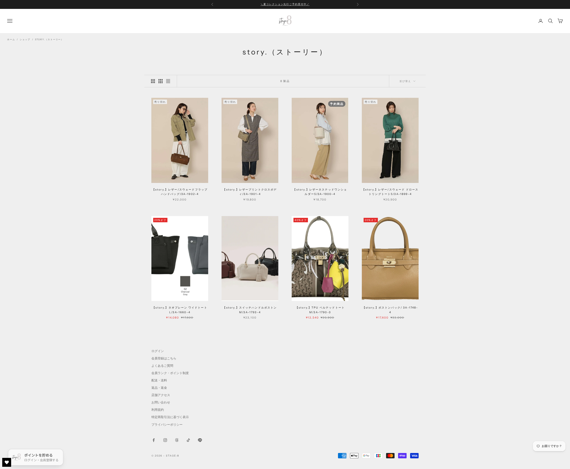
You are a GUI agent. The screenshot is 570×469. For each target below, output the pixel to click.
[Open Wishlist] (6, 462)
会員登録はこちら (163, 358)
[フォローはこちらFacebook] (153, 440)
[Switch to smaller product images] (161, 81)
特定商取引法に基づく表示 (170, 417)
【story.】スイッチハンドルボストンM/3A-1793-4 (250, 310)
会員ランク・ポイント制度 (170, 373)
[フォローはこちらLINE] (200, 440)
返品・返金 (159, 388)
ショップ (25, 39)
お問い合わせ (160, 402)
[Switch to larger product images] (153, 81)
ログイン (157, 351)
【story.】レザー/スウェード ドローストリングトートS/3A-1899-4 (390, 192)
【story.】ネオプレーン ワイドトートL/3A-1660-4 (179, 310)
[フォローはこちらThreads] (177, 440)
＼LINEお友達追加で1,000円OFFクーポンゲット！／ (285, 4)
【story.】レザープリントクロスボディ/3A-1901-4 (250, 192)
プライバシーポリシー (167, 425)
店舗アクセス (160, 395)
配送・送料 (159, 380)
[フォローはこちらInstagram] (165, 440)
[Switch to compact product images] (168, 81)
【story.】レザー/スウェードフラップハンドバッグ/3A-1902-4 (180, 192)
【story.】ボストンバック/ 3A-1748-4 (390, 310)
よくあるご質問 (162, 366)
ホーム (11, 39)
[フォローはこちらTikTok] (188, 440)
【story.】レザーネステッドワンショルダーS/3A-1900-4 (320, 191)
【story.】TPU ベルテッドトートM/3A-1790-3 (320, 310)
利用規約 (157, 410)
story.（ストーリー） (49, 39)
